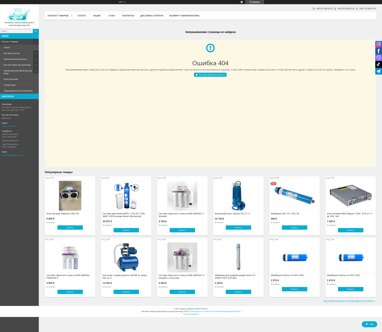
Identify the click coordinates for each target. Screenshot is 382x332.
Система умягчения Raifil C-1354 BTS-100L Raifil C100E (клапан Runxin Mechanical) (124, 215)
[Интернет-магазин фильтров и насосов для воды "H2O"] (19, 13)
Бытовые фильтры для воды (17, 64)
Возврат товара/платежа (185, 15)
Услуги (7, 47)
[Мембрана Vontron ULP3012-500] (350, 257)
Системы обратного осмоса (212, 74)
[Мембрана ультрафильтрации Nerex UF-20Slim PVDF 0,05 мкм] (238, 257)
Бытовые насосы (12, 53)
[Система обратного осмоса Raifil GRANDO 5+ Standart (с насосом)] (182, 257)
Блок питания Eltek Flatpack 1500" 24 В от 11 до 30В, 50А (349, 215)
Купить (70, 227)
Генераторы (10, 85)
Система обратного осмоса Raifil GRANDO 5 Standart (181, 215)
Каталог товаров (10, 41)
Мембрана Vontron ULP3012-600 (287, 275)
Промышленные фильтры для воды (18, 72)
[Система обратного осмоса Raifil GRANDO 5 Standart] (182, 196)
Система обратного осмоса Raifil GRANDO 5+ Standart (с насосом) (182, 276)
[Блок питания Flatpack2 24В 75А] (70, 196)
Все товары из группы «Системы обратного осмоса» (348, 300)
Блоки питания (11, 79)
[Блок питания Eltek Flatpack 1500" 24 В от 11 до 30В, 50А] (350, 196)
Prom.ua (204, 309)
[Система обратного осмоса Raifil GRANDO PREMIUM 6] (70, 257)
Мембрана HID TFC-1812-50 (285, 213)
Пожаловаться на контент (201, 311)
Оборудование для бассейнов (18, 90)
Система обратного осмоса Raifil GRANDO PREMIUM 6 (68, 276)
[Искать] (36, 31)
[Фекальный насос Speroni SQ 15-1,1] (238, 196)
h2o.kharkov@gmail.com (13, 155)
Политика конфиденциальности (227, 311)
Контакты (128, 15)
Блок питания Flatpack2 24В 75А (62, 213)
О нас (111, 15)
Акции (96, 15)
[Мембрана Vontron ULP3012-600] (294, 257)
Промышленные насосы (15, 59)
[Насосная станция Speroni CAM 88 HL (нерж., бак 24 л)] (126, 257)
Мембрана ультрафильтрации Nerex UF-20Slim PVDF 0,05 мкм (235, 276)
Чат (372, 324)
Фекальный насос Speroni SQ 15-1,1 (233, 213)
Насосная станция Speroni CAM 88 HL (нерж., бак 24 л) (125, 276)
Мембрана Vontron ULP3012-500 (343, 275)
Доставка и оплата (151, 15)
